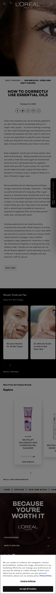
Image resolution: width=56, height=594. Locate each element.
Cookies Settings (28, 581)
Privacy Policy (46, 576)
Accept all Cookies (28, 589)
